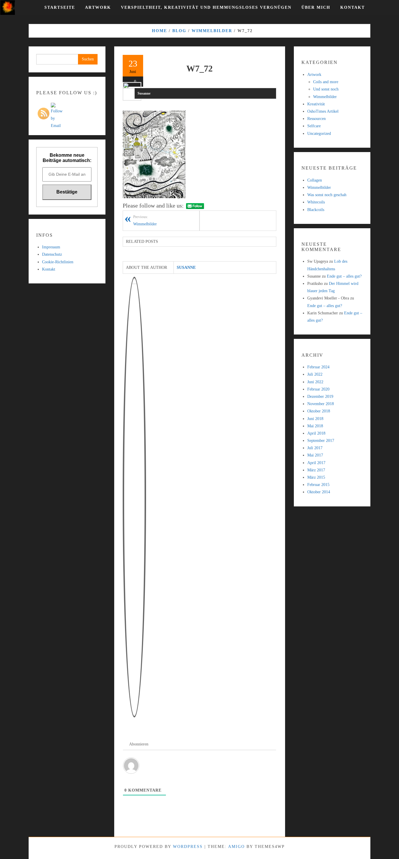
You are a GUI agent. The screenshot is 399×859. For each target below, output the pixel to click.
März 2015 (316, 477)
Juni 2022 (315, 382)
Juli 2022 (314, 374)
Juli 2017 (314, 448)
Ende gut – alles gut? (344, 276)
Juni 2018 (315, 419)
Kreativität (316, 104)
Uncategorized (319, 133)
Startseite (59, 7)
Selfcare (314, 126)
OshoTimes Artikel (323, 111)
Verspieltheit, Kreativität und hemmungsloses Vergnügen (206, 7)
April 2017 (316, 463)
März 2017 (316, 470)
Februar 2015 (318, 484)
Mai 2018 (315, 426)
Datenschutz (52, 254)
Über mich (315, 7)
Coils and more (325, 82)
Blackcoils (315, 210)
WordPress (188, 846)
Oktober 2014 (318, 492)
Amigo (236, 846)
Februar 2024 (318, 367)
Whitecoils (316, 202)
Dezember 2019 (320, 396)
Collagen (314, 180)
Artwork (98, 7)
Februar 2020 (318, 389)
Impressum (51, 247)
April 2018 (316, 433)
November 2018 (320, 404)
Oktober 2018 (318, 411)
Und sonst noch (326, 89)
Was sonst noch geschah (326, 195)
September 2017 (320, 440)
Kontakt (352, 7)
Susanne (144, 93)
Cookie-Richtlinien (57, 262)
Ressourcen (316, 118)
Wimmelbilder (145, 220)
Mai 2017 (315, 455)
